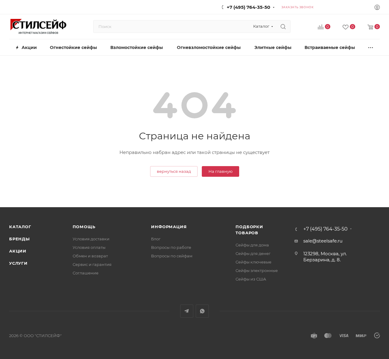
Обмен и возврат (90, 255)
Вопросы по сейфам (171, 255)
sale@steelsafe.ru (323, 241)
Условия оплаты (89, 247)
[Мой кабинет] (377, 8)
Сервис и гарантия (92, 264)
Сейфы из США (251, 279)
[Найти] (283, 26)
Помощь (84, 226)
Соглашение (85, 272)
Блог (155, 238)
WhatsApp (202, 311)
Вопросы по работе (171, 247)
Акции (17, 251)
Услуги (18, 263)
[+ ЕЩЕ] (371, 47)
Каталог (20, 226)
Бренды (19, 238)
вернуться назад (174, 171)
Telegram (186, 311)
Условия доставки (91, 238)
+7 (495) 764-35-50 (248, 7)
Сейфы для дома (252, 244)
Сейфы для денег (253, 253)
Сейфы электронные (257, 270)
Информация (169, 226)
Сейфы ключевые (253, 262)
